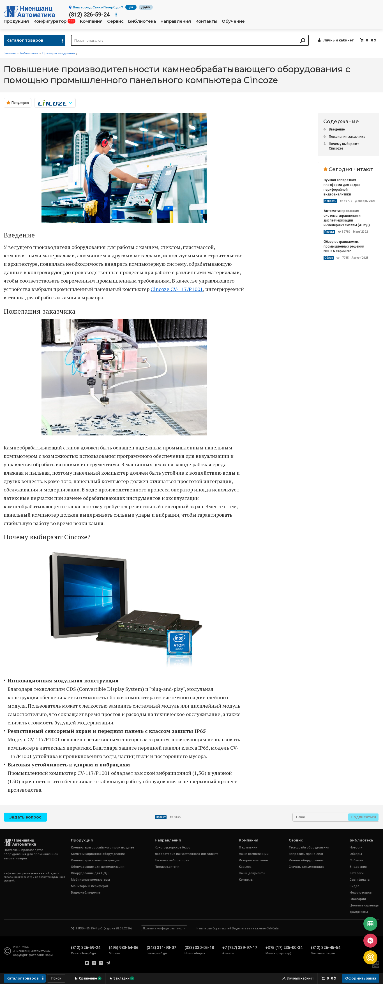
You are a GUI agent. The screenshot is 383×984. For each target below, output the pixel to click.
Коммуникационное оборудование (98, 854)
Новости (356, 847)
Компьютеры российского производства (102, 847)
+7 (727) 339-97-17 (239, 947)
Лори (49, 955)
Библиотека (142, 21)
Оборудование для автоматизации (97, 867)
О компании (248, 847)
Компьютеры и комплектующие (95, 860)
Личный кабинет (338, 40)
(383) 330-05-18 (199, 947)
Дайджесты (359, 912)
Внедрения (358, 867)
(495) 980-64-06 (123, 947)
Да (131, 7)
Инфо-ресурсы (361, 892)
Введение (337, 129)
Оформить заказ (360, 978)
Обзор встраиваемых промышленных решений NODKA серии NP (344, 246)
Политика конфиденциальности (164, 928)
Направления (175, 21)
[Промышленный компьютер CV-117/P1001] (124, 666)
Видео (354, 886)
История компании (253, 860)
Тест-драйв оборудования (309, 847)
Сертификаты (360, 880)
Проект (329, 231)
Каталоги (357, 873)
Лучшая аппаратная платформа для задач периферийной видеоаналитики (342, 187)
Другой (146, 7)
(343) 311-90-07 (161, 947)
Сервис (115, 21)
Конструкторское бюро (172, 847)
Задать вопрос (25, 817)
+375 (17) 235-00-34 (284, 947)
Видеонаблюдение (85, 892)
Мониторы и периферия (90, 886)
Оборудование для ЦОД (90, 873)
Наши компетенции (254, 854)
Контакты (206, 21)
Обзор (328, 257)
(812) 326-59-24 (89, 14)
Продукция (16, 21)
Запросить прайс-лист (306, 854)
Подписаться (363, 817)
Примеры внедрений (58, 53)
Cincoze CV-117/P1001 (177, 289)
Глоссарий (358, 899)
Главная (10, 53)
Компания (91, 21)
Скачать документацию (306, 867)
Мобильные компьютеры (90, 880)
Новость (330, 200)
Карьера (245, 867)
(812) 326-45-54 (325, 947)
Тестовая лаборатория (172, 860)
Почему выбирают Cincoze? (344, 146)
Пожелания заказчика (347, 137)
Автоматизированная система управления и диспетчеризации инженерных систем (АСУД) (347, 218)
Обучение (233, 21)
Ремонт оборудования (306, 860)
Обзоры (356, 854)
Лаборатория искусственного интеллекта (186, 854)
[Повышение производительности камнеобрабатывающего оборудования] (124, 221)
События (356, 860)
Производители (167, 867)
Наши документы (252, 873)
